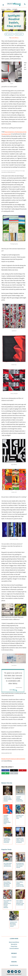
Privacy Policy (14, 946)
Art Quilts (15, 9)
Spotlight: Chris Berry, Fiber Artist (20, 817)
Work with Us (14, 944)
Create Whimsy (15, 37)
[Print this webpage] (14, 773)
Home (3, 9)
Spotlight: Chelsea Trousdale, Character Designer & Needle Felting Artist (7, 819)
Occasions (14, 956)
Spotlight (19, 34)
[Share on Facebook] (5, 770)
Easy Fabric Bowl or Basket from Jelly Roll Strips (8, 865)
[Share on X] (14, 770)
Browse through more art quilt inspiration (13, 758)
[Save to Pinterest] (23, 770)
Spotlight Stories (14, 965)
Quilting (9, 9)
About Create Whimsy (14, 942)
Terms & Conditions (14, 948)
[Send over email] (5, 773)
